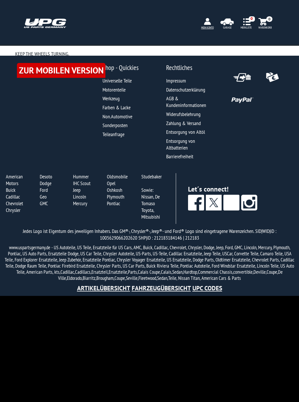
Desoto (46, 176)
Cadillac (13, 196)
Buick (10, 190)
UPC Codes (207, 288)
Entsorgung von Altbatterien (180, 144)
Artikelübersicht (103, 288)
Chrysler (13, 210)
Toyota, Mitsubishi (150, 213)
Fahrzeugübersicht (161, 288)
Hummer (81, 176)
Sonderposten (115, 125)
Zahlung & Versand (183, 123)
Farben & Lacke (116, 107)
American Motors (14, 180)
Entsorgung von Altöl (185, 132)
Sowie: (147, 190)
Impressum (176, 80)
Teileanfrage (113, 134)
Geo (43, 196)
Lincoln (79, 196)
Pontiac (113, 203)
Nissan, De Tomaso (150, 200)
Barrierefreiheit (179, 156)
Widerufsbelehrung (183, 114)
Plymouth (115, 196)
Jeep (77, 190)
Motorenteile (114, 89)
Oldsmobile (117, 176)
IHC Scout (82, 183)
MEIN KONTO (207, 27)
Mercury (80, 203)
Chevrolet (14, 203)
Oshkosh (114, 190)
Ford (44, 190)
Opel (111, 183)
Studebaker (151, 176)
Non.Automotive (117, 116)
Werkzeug (111, 98)
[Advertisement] (149, 349)
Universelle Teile (117, 80)
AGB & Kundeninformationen (186, 101)
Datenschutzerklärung (185, 89)
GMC (44, 203)
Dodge (45, 183)
